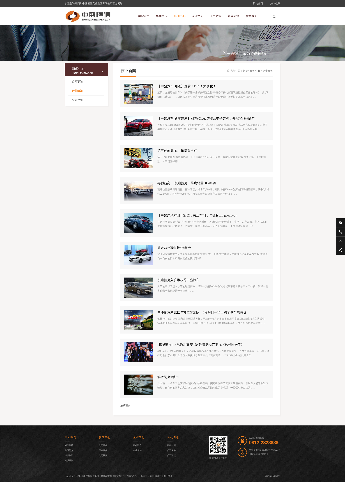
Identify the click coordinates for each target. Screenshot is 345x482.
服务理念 (137, 445)
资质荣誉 (69, 460)
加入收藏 (275, 3)
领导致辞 (69, 445)
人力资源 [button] (215, 16)
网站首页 (144, 16)
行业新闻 (77, 90)
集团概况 (70, 437)
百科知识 (171, 445)
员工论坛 (171, 455)
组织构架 (69, 455)
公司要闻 (77, 81)
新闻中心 (255, 70)
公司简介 (69, 450)
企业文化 (138, 437)
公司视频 (77, 100)
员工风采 (171, 450)
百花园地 (173, 437)
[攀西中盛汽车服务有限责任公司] (88, 16)
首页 (245, 70)
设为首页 (258, 3)
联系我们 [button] (251, 16)
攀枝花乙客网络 (272, 476)
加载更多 (125, 405)
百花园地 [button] (233, 16)
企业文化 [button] (197, 16)
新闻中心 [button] (179, 16)
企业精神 (137, 450)
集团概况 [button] (161, 16)
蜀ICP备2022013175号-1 (161, 476)
